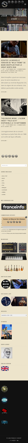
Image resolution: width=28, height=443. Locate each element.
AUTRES (7, 70)
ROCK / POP (14, 72)
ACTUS (2, 70)
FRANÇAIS (4, 187)
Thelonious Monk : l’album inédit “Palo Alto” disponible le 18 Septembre (13, 120)
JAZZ (11, 126)
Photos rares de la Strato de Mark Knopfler (16, 233)
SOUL (3, 183)
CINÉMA (3, 192)
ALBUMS (7, 126)
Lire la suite (3, 91)
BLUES (3, 178)
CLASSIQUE (4, 190)
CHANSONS (12, 70)
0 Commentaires (21, 69)
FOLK (9, 72)
